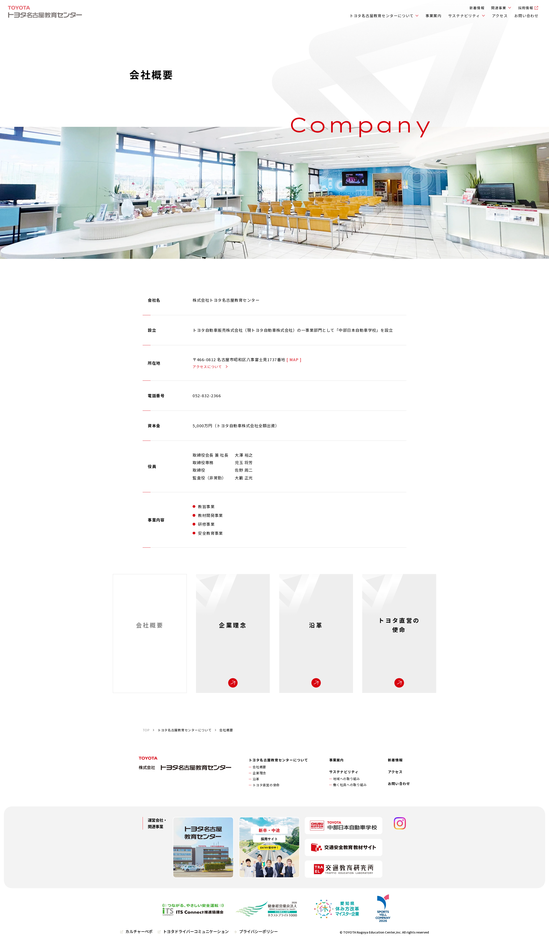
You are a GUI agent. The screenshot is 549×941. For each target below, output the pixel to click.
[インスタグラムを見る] (400, 823)
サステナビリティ (464, 15)
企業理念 (259, 773)
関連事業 (498, 7)
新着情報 (476, 7)
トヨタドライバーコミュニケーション (196, 931)
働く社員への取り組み (350, 784)
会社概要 (259, 767)
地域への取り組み (346, 778)
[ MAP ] (294, 359)
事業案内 (433, 15)
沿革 (256, 779)
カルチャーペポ (138, 931)
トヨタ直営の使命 (266, 785)
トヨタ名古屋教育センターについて (382, 15)
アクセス (500, 15)
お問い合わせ (526, 15)
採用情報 (525, 7)
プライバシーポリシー (258, 931)
